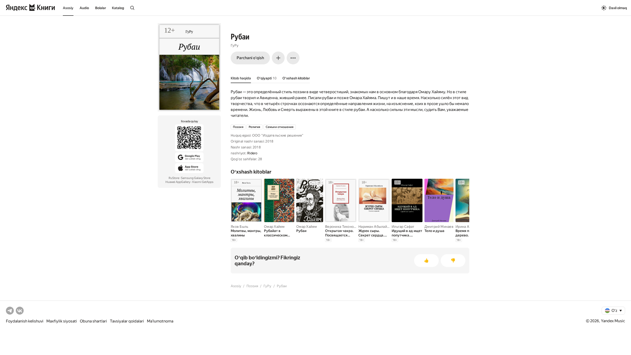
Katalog (118, 8)
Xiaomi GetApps (202, 182)
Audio (84, 8)
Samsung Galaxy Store (195, 178)
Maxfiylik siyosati (61, 321)
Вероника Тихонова (341, 227)
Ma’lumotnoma (160, 321)
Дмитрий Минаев (439, 227)
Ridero (252, 153)
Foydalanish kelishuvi (24, 321)
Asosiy (68, 8)
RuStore (174, 178)
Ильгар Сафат (403, 227)
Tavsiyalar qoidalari (127, 321)
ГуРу (235, 45)
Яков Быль (239, 227)
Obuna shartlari (93, 321)
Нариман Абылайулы (375, 227)
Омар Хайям (274, 227)
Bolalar (100, 8)
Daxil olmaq (618, 8)
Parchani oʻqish (250, 57)
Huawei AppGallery (177, 182)
